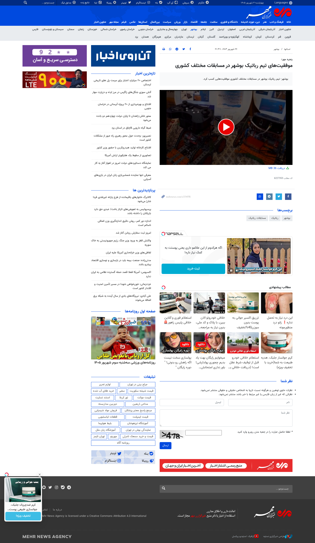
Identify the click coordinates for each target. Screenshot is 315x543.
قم (279, 37)
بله (157, 3)
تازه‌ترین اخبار (145, 73)
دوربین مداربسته (107, 404)
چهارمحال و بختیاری (167, 29)
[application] (226, 127)
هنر (265, 22)
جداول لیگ (66, 3)
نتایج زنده (85, 3)
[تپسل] (163, 234)
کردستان (269, 37)
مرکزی (168, 37)
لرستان (190, 37)
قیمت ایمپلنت (140, 417)
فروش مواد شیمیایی (105, 410)
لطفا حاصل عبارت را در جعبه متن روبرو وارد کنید (264, 432)
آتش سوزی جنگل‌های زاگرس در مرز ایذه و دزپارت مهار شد (121, 94)
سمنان (70, 29)
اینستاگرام (141, 3)
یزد (136, 37)
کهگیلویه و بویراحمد (229, 37)
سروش (186, 3)
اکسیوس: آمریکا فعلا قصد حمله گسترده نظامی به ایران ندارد (121, 274)
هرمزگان (156, 37)
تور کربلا (123, 397)
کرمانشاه (247, 37)
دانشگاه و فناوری (229, 22)
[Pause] (231, 270)
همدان (145, 37)
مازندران (179, 37)
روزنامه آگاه (123, 443)
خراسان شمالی (108, 29)
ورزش (177, 22)
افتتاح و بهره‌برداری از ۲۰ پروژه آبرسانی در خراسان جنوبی (124, 106)
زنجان (81, 29)
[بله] (62, 488)
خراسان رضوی (127, 29)
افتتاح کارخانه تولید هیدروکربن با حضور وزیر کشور (124, 148)
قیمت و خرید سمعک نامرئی (138, 436)
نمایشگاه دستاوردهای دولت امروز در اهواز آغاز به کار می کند (122, 165)
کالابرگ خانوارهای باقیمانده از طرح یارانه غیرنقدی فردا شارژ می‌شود (122, 199)
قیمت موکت (144, 397)
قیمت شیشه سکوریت (141, 391)
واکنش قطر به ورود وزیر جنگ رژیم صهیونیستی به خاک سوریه (121, 243)
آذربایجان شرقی (267, 29)
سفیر (122, 391)
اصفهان (232, 29)
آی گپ (170, 3)
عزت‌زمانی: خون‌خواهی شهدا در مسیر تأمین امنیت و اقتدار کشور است (122, 286)
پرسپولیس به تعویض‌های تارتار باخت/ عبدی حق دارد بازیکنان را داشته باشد (122, 211)
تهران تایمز (99, 436)
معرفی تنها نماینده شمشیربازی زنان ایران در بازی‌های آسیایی (122, 177)
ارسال (165, 445)
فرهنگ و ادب (277, 22)
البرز (211, 29)
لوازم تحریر (105, 384)
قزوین (288, 37)
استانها (287, 49)
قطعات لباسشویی (107, 417)
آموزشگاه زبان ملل (106, 430)
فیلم (124, 22)
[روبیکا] (44, 488)
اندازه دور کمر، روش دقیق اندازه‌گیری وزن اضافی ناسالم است (124, 223)
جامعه (204, 22)
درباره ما (57, 510)
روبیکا (109, 3)
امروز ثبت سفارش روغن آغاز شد (133, 233)
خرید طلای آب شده (103, 391)
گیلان (201, 37)
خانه (288, 22)
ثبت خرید (193, 268)
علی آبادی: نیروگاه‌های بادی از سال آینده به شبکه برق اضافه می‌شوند (122, 298)
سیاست (167, 22)
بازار (185, 22)
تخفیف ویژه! (23, 516)
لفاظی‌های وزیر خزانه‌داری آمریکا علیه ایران (128, 253)
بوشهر (193, 29)
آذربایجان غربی (247, 29)
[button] (226, 127)
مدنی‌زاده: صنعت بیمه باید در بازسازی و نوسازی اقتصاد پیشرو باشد (121, 262)
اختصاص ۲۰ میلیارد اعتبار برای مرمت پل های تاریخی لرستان (122, 82)
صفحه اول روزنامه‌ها (140, 311)
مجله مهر (113, 22)
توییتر (124, 3)
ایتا (96, 3)
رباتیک (274, 218)
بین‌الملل (155, 22)
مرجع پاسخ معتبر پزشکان (138, 410)
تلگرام (201, 3)
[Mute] (237, 270)
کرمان (259, 37)
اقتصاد (194, 22)
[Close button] (40, 474)
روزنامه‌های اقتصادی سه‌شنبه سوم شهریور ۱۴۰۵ (123, 362)
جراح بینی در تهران (137, 384)
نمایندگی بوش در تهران (138, 430)
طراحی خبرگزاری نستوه (274, 536)
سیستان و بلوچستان (53, 29)
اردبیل (221, 29)
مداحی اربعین (140, 404)
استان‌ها (142, 22)
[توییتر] (50, 488)
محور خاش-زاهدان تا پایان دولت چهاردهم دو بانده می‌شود (123, 118)
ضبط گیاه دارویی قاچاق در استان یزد (131, 128)
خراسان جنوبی (145, 29)
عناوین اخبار (285, 29)
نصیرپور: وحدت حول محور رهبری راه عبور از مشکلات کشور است (122, 138)
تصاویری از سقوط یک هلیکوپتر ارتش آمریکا (128, 155)
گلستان (211, 37)
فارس (35, 29)
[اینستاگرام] (56, 488)
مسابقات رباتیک (257, 218)
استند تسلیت (102, 397)
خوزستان (92, 29)
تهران (184, 29)
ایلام (203, 29)
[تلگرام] (69, 488)
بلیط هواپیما (105, 423)
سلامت (214, 22)
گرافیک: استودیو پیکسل (243, 536)
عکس (132, 22)
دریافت (277, 168)
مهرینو (113, 436)
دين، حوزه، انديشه (250, 22)
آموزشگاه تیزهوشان (137, 423)
